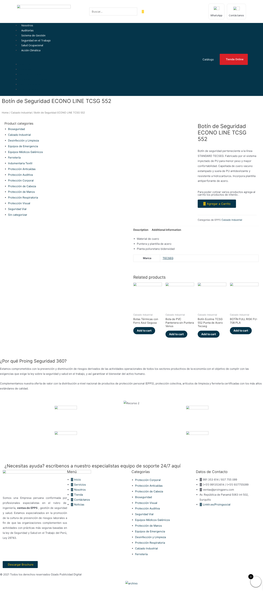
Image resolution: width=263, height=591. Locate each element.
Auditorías (27, 30)
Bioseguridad (16, 129)
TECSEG (168, 258)
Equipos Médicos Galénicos (25, 152)
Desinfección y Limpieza (23, 140)
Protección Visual (19, 203)
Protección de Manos (21, 191)
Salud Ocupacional (32, 45)
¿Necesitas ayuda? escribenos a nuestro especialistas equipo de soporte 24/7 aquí (92, 466)
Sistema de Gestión (33, 35)
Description (140, 229)
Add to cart (144, 330)
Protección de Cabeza (22, 186)
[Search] (143, 11)
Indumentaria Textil (20, 163)
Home (5, 112)
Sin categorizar (17, 214)
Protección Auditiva (20, 174)
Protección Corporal (21, 180)
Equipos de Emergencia (23, 146)
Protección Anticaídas (22, 169)
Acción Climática (30, 50)
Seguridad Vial (17, 209)
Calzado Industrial (21, 112)
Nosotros (27, 25)
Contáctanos (236, 15)
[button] (106, 59)
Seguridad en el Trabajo (36, 40)
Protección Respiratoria (23, 197)
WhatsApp (216, 15)
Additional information (166, 229)
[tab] (140, 230)
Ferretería (14, 157)
